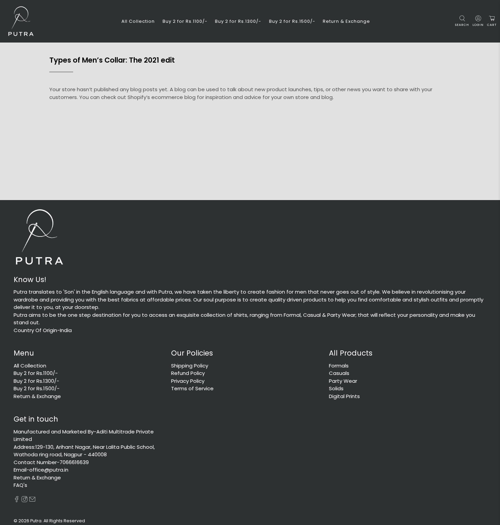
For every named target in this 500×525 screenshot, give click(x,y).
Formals (339, 365)
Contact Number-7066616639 (51, 462)
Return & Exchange (346, 21)
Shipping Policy (189, 365)
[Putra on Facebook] (17, 500)
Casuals (339, 373)
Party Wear (343, 380)
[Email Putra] (32, 500)
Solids (336, 388)
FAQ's (20, 485)
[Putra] (20, 21)
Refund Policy (188, 373)
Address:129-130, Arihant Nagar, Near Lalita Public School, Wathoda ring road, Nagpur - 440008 (84, 450)
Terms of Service (192, 388)
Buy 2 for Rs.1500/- (292, 21)
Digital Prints (344, 396)
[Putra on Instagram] (24, 500)
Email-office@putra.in (41, 469)
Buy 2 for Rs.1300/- (238, 21)
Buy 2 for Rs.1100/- (185, 21)
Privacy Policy (187, 380)
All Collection (138, 21)
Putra (35, 521)
